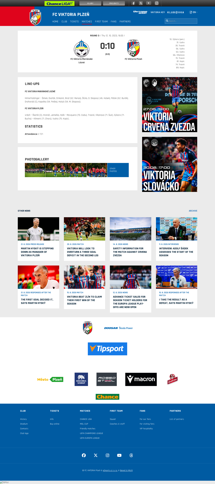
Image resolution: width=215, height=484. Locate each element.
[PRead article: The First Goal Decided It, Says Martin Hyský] (38, 277)
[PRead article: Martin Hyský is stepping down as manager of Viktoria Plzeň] (38, 228)
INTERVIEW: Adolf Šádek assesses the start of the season (176, 252)
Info (52, 419)
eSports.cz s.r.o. (110, 470)
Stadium (24, 423)
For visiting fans (147, 423)
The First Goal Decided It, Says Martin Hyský (37, 301)
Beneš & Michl (126, 470)
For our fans (145, 419)
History (23, 419)
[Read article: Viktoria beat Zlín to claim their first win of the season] (84, 277)
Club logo (24, 433)
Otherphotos (113, 170)
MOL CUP (84, 423)
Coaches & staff (117, 423)
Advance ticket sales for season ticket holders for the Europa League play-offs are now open (130, 302)
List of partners (177, 419)
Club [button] (64, 21)
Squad (113, 419)
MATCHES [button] (87, 21)
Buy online (54, 423)
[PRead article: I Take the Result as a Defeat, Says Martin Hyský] (176, 277)
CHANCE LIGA (86, 419)
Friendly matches (87, 428)
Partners (125, 21)
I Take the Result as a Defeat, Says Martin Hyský (176, 301)
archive (193, 210)
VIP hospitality (146, 428)
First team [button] (101, 21)
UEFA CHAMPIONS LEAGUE (91, 433)
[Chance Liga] (59, 4)
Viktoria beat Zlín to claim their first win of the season (84, 300)
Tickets (74, 21)
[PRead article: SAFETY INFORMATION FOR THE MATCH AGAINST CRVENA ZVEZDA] (130, 228)
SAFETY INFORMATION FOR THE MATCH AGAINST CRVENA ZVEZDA (130, 252)
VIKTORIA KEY (158, 12)
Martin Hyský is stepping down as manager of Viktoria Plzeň (37, 252)
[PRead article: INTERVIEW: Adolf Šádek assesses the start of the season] (176, 228)
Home (55, 21)
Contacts (24, 428)
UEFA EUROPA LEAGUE (90, 438)
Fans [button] (113, 21)
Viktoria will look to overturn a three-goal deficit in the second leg (82, 252)
